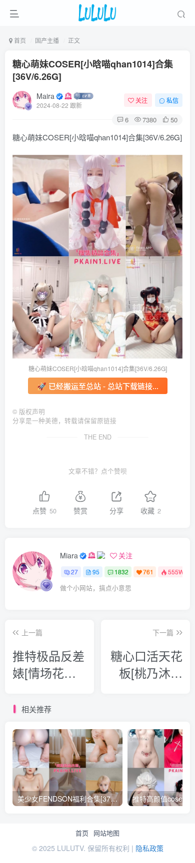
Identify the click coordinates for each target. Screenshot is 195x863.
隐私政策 (150, 848)
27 (74, 571)
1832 (121, 571)
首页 (82, 833)
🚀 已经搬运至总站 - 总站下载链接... (97, 386)
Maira (45, 96)
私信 (172, 100)
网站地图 (107, 833)
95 (96, 571)
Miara (69, 555)
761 (148, 571)
